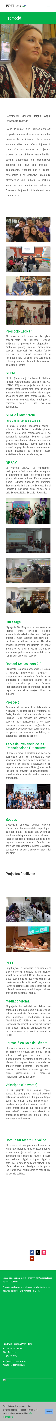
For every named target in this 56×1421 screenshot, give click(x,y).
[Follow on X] (38, 1252)
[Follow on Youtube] (32, 1258)
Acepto (49, 1411)
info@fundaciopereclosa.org (15, 1361)
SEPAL (11, 373)
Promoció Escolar (19, 331)
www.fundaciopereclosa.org (14, 1365)
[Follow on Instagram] (44, 1252)
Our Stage (13, 622)
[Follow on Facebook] (32, 1252)
